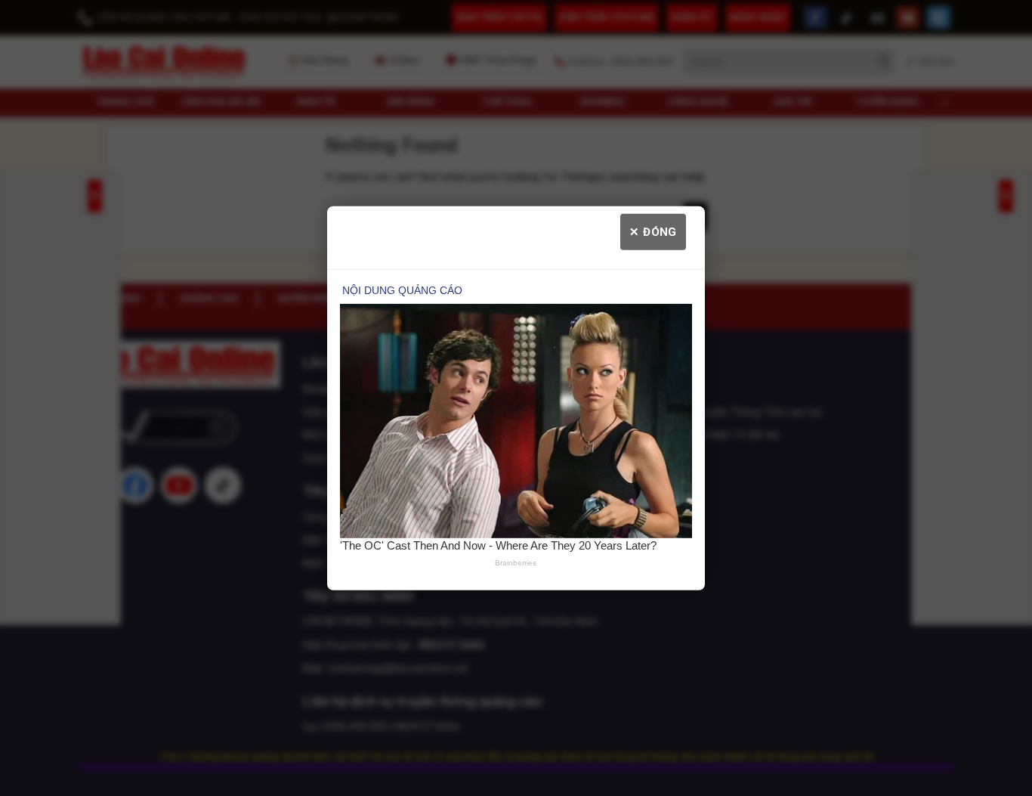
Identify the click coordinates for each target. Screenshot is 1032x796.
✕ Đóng (653, 231)
